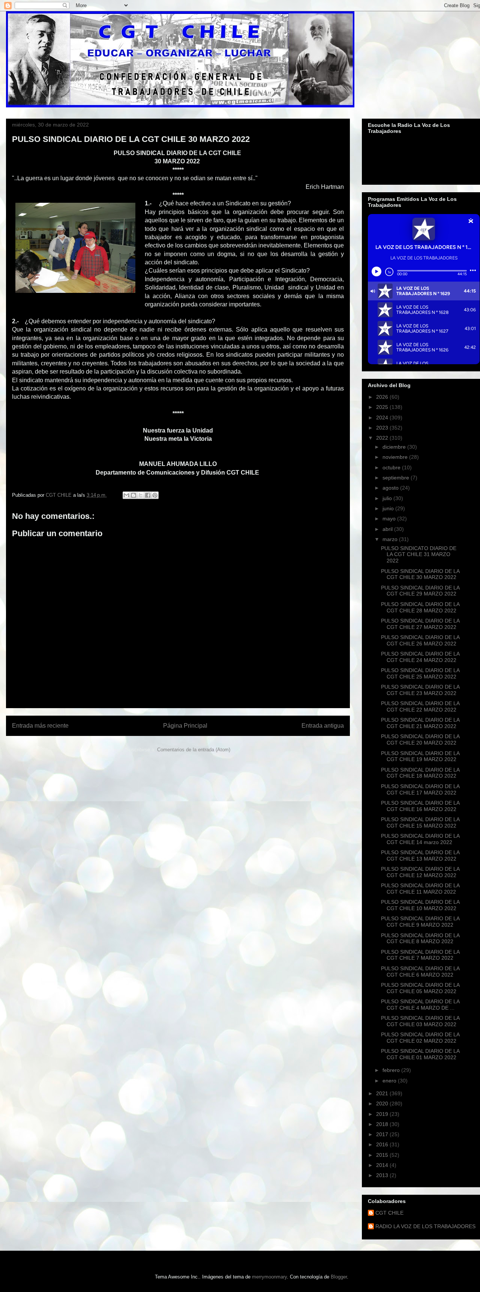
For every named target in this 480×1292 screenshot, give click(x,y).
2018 (383, 1124)
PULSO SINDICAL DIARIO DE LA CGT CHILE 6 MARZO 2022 (420, 971)
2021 (383, 1093)
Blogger (339, 1277)
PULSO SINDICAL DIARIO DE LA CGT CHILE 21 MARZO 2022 (420, 723)
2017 (383, 1134)
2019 (383, 1114)
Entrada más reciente (40, 725)
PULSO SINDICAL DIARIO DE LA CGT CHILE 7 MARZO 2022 (420, 955)
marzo (390, 539)
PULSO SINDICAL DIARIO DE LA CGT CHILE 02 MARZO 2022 (420, 1037)
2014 (383, 1165)
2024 (383, 418)
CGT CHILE (389, 1213)
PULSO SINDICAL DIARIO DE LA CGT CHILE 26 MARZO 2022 (420, 640)
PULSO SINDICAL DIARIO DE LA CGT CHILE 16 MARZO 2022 (420, 806)
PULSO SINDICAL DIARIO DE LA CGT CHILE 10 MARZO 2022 (420, 905)
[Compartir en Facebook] (148, 495)
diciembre (394, 447)
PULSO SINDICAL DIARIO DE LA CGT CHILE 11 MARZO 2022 (420, 888)
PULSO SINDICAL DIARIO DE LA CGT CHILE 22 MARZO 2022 (420, 706)
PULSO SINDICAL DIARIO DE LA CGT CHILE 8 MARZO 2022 (420, 938)
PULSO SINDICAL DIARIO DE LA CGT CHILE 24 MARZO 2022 (420, 657)
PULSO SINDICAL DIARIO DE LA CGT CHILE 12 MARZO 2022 (420, 872)
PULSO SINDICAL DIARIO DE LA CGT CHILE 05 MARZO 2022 (420, 988)
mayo (389, 519)
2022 (383, 438)
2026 (383, 397)
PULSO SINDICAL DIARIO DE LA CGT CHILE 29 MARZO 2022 (420, 591)
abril (388, 529)
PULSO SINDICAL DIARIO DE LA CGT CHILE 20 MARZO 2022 (420, 739)
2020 (383, 1104)
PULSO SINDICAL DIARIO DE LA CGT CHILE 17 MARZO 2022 (420, 789)
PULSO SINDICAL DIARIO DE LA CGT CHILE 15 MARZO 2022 (420, 822)
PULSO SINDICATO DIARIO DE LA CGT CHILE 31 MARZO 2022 (418, 554)
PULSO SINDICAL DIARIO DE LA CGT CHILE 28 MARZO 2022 (420, 607)
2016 (383, 1144)
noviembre (395, 457)
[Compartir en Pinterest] (155, 495)
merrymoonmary (269, 1277)
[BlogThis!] (133, 495)
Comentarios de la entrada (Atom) (193, 749)
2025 (383, 407)
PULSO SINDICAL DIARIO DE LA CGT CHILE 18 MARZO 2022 (420, 773)
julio (387, 498)
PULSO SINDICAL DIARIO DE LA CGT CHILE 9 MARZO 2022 (420, 921)
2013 (383, 1175)
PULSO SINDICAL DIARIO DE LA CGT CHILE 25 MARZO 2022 (420, 673)
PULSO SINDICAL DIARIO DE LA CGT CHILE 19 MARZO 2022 (420, 756)
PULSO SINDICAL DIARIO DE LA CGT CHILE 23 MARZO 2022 (420, 690)
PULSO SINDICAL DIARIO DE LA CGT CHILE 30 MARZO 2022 (420, 574)
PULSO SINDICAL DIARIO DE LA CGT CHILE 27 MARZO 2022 (420, 624)
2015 (383, 1155)
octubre (392, 467)
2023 (383, 428)
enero (390, 1081)
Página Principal (185, 725)
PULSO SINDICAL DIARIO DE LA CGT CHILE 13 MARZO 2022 (420, 855)
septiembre (396, 478)
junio (388, 508)
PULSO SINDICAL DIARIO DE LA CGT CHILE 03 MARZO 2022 (420, 1021)
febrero (391, 1070)
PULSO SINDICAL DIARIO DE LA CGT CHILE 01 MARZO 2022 (420, 1054)
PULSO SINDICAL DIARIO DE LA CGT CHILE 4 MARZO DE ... (420, 1004)
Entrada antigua (323, 725)
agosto (391, 488)
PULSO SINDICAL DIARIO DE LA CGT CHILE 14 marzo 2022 (420, 839)
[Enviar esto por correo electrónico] (126, 495)
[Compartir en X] (140, 495)
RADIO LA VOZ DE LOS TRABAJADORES (425, 1226)
